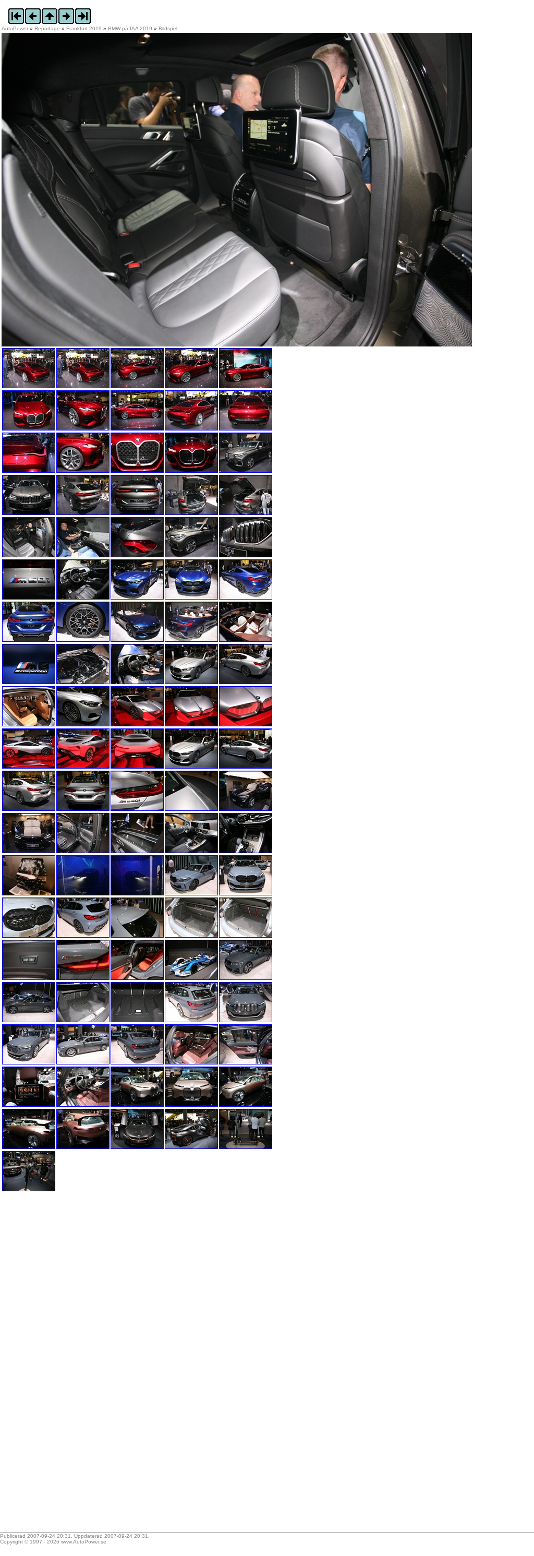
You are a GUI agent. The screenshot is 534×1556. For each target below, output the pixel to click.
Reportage (47, 28)
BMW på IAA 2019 (130, 28)
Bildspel (168, 28)
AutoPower (15, 28)
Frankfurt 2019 (84, 28)
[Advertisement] (66, 1365)
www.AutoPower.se (83, 1542)
